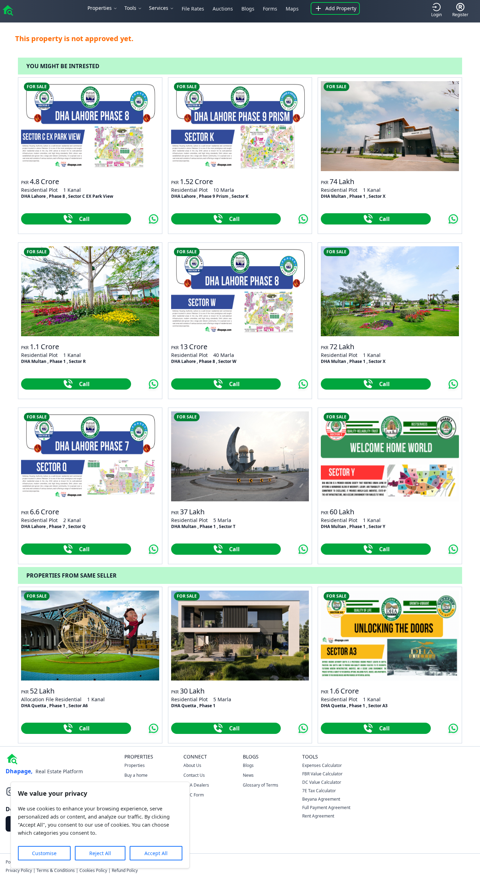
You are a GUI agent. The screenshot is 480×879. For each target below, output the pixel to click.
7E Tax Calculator (319, 791)
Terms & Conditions (56, 870)
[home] (7, 10)
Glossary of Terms (260, 785)
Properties (134, 765)
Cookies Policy (93, 870)
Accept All (156, 853)
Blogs (247, 8)
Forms (270, 8)
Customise (44, 853)
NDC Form (193, 795)
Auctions (223, 8)
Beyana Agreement (321, 799)
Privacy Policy (19, 870)
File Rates (193, 8)
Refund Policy (125, 870)
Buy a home (136, 775)
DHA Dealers (196, 785)
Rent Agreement (318, 816)
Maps (292, 8)
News (248, 775)
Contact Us (194, 775)
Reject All (100, 853)
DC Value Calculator (321, 782)
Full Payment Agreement (326, 807)
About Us (192, 765)
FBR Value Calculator (322, 774)
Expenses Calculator (322, 765)
